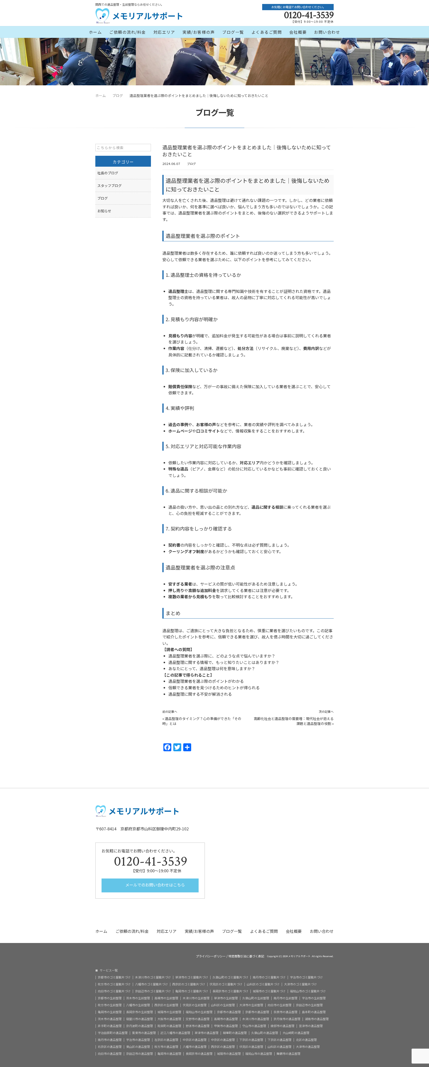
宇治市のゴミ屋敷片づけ (306, 977)
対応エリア (164, 32)
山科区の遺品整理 (279, 1046)
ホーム (95, 32)
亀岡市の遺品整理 (169, 1053)
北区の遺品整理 (306, 1039)
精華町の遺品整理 (235, 1032)
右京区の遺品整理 (110, 1046)
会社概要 (298, 32)
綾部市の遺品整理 (282, 1025)
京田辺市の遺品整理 (139, 1053)
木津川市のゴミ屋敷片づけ (153, 977)
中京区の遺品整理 (195, 1039)
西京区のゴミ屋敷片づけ (188, 984)
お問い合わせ (327, 32)
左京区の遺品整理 (166, 1039)
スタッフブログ (109, 185)
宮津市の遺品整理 (311, 1025)
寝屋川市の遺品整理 (139, 1018)
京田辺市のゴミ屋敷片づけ (153, 991)
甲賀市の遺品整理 (226, 1025)
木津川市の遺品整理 (255, 1018)
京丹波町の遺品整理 (139, 1025)
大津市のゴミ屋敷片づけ (300, 984)
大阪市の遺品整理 (169, 1018)
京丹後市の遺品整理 (287, 1018)
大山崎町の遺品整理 (296, 1032)
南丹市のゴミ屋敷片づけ (269, 977)
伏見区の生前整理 (195, 1005)
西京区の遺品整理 (223, 1046)
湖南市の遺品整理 (317, 1018)
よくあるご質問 (266, 32)
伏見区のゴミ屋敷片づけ (226, 984)
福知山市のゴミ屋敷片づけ (308, 991)
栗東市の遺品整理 (144, 1032)
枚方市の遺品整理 (166, 1046)
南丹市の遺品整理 (110, 1039)
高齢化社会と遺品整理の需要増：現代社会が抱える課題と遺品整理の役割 (294, 721)
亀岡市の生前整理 (110, 1011)
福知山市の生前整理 (199, 1011)
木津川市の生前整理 (196, 998)
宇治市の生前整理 (314, 998)
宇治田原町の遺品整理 (113, 1032)
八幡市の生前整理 (138, 1005)
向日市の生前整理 (279, 1005)
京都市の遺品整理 (229, 1011)
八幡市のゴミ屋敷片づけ (151, 984)
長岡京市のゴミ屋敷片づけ (230, 991)
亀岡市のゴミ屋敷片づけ (191, 991)
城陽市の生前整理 (169, 1011)
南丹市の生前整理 (285, 998)
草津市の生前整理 (226, 998)
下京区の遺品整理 (251, 1039)
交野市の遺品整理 (198, 1018)
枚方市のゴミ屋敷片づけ (114, 984)
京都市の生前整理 (110, 998)
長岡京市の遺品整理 (199, 1053)
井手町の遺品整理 (110, 1025)
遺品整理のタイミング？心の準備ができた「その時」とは (201, 721)
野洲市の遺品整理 (198, 1025)
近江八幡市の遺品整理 (175, 1032)
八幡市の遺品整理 (195, 1046)
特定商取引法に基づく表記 (246, 956)
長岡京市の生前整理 (139, 1011)
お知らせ (104, 210)
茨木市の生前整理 (138, 998)
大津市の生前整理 (251, 1005)
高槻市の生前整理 (166, 998)
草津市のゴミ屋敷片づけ (191, 977)
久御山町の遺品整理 (264, 1032)
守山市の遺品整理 (254, 1025)
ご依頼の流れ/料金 (127, 32)
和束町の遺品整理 (169, 1025)
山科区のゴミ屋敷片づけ (263, 984)
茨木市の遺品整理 (110, 1018)
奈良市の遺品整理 (285, 1011)
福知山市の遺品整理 (258, 1053)
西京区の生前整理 (166, 1005)
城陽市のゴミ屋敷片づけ (269, 991)
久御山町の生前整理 (255, 998)
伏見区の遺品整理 (251, 1046)
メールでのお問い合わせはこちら (154, 885)
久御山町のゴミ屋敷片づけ (230, 977)
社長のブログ (107, 172)
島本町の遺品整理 (314, 1011)
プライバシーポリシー (211, 956)
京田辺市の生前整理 (309, 1005)
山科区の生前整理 (223, 1005)
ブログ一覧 (233, 32)
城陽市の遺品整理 (229, 1053)
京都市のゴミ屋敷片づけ (114, 977)
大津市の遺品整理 (308, 1046)
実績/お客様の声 (198, 32)
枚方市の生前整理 (110, 1005)
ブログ (191, 163)
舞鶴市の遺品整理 (288, 1053)
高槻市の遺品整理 (226, 1018)
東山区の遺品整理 (138, 1046)
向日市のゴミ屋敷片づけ (114, 991)
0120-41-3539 (309, 15)
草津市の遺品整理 (206, 1032)
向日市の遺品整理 (110, 1053)
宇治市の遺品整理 (138, 1039)
